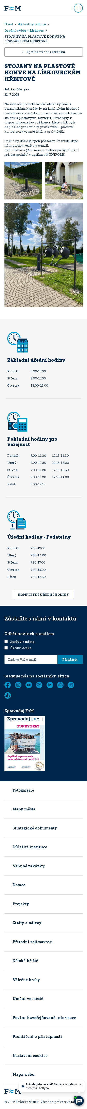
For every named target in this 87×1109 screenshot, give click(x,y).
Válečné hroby (26, 979)
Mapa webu (24, 1074)
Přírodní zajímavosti (33, 942)
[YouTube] (28, 685)
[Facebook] (7, 685)
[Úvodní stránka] (12, 8)
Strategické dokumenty (35, 828)
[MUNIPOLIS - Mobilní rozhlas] (39, 685)
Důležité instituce (30, 847)
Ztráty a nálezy (27, 922)
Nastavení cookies (30, 1055)
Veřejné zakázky (29, 866)
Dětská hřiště (25, 960)
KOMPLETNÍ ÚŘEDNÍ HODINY (43, 594)
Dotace (19, 885)
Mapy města (24, 809)
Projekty (21, 904)
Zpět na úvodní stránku (46, 52)
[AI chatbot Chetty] (79, 1101)
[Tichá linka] (60, 685)
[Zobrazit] (71, 685)
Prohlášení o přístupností (37, 1036)
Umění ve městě (28, 998)
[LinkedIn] (50, 685)
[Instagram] (18, 685)
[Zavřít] (80, 1084)
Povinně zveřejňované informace (44, 1017)
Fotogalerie (23, 790)
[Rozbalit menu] (78, 8)
